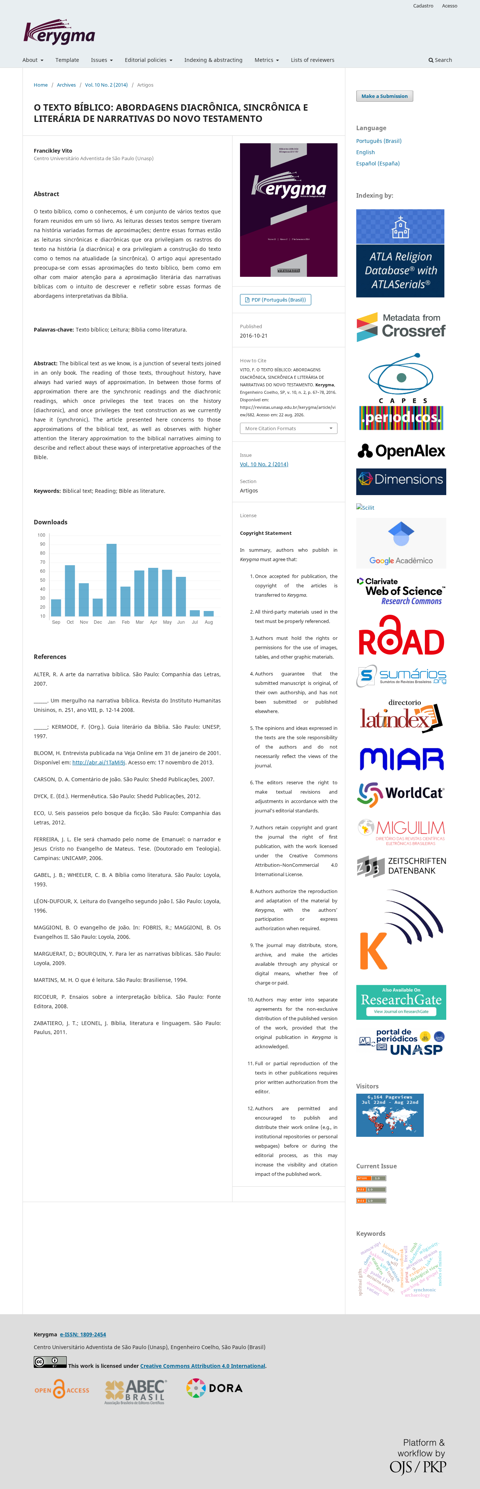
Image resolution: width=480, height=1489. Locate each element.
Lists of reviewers (312, 59)
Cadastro (423, 5)
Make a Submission (385, 96)
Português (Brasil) (379, 140)
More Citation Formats (270, 428)
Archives (66, 84)
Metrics (265, 59)
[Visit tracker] (390, 1134)
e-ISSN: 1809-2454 (83, 1334)
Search (443, 59)
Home (41, 84)
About (30, 59)
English (365, 152)
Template (67, 59)
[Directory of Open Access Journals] (64, 1407)
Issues (100, 59)
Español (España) (378, 163)
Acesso (450, 5)
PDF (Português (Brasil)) (278, 299)
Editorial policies (146, 59)
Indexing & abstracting (213, 59)
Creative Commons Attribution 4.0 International (202, 1365)
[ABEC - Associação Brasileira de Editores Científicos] (136, 1407)
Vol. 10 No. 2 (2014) (106, 84)
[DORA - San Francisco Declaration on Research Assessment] (211, 1407)
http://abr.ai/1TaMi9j (98, 762)
